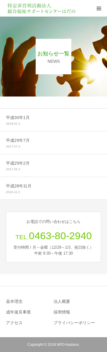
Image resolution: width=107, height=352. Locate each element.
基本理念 (14, 301)
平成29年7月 (18, 140)
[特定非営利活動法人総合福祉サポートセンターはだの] (41, 8)
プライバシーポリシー (74, 322)
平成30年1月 (18, 117)
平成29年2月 (18, 163)
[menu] (98, 8)
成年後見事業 (18, 312)
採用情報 (62, 312)
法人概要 (62, 301)
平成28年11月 (19, 186)
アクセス (14, 322)
